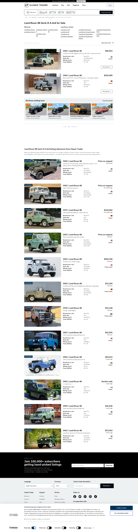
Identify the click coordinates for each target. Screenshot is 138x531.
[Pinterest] (85, 496)
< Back (26, 17)
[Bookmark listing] (58, 50)
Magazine (76, 5)
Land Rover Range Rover (86, 34)
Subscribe (109, 465)
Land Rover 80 (65, 32)
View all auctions (107, 100)
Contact (41, 496)
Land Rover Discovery (85, 30)
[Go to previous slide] (27, 111)
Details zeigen (88, 528)
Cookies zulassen (121, 508)
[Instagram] (90, 496)
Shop (56, 496)
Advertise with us (60, 499)
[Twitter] (80, 496)
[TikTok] (95, 496)
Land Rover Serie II (29, 32)
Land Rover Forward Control (87, 32)
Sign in (110, 5)
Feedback (42, 499)
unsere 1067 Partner (35, 509)
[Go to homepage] (35, 5)
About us (26, 496)
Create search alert (106, 12)
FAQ (40, 502)
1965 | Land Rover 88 (72, 51)
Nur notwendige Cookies (121, 513)
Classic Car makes (60, 502)
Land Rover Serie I (29, 30)
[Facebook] (74, 496)
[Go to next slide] (110, 111)
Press (26, 502)
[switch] (49, 528)
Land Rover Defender (67, 36)
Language (27, 481)
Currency (58, 481)
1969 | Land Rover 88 (72, 75)
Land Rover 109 (65, 30)
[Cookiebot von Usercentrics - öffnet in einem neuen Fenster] (14, 528)
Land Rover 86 (65, 34)
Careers (26, 499)
